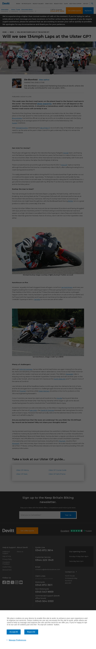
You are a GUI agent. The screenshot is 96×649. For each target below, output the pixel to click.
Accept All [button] (13, 632)
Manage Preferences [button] (17, 640)
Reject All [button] (31, 632)
